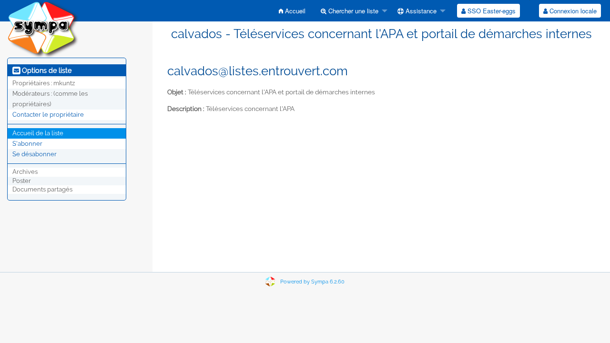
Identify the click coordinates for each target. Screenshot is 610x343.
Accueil (294, 10)
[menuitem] (292, 10)
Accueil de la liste (37, 133)
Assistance (420, 10)
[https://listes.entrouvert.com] (43, 28)
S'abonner (27, 143)
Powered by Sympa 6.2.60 (312, 282)
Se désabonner (34, 154)
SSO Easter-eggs (491, 10)
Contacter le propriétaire (48, 114)
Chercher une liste (352, 10)
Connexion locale (572, 10)
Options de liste (45, 70)
